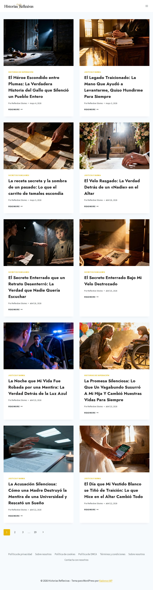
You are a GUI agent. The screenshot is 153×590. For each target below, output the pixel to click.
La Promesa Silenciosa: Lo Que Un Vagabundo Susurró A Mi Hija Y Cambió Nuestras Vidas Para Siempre (113, 390)
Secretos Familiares (18, 175)
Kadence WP (106, 581)
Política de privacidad (20, 554)
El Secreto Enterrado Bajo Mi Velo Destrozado (113, 281)
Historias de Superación (20, 72)
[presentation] (39, 42)
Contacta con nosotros (76, 560)
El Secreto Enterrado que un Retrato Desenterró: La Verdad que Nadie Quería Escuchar (36, 287)
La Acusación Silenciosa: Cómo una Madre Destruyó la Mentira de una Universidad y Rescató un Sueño (37, 493)
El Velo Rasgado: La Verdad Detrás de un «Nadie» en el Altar (112, 187)
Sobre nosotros (43, 554)
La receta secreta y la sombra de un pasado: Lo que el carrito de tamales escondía (37, 187)
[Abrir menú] (146, 6)
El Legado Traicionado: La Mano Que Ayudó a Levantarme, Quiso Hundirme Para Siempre (113, 87)
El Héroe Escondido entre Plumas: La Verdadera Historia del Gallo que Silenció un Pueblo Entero (38, 87)
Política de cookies (65, 554)
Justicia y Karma (92, 72)
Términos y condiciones (112, 554)
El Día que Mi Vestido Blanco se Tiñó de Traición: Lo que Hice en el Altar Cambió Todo (113, 490)
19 (35, 532)
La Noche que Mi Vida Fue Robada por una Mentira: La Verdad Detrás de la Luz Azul (37, 387)
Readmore (15, 109)
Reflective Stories (19, 103)
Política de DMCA (87, 554)
